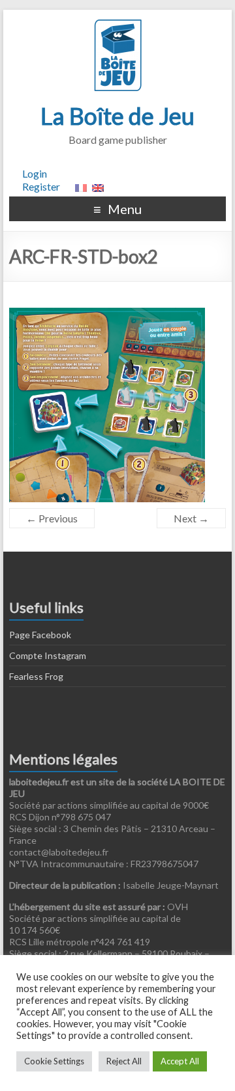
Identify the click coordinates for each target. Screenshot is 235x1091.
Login (34, 173)
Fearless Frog (36, 676)
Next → (191, 518)
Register (41, 186)
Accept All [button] (180, 1061)
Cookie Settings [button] (54, 1061)
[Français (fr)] (81, 186)
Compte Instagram (47, 655)
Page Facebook (40, 634)
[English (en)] (98, 186)
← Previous (52, 518)
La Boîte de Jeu (117, 115)
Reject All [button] (124, 1061)
